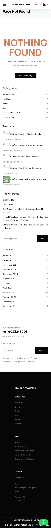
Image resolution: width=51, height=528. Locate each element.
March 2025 (8, 292)
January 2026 (9, 255)
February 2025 (9, 297)
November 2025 (10, 264)
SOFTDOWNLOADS (11, 112)
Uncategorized (9, 117)
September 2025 (10, 274)
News (5, 103)
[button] (43, 522)
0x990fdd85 (8, 199)
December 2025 (10, 260)
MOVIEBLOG (8, 94)
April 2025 (8, 287)
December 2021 (10, 301)
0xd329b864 (9, 204)
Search (43, 238)
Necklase (7, 98)
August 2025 (8, 278)
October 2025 (9, 269)
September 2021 (10, 306)
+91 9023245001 (14, 331)
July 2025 (7, 283)
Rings (5, 108)
